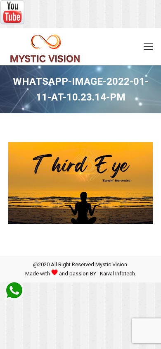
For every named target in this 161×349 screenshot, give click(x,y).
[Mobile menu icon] (148, 46)
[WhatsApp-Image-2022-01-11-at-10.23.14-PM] (80, 183)
